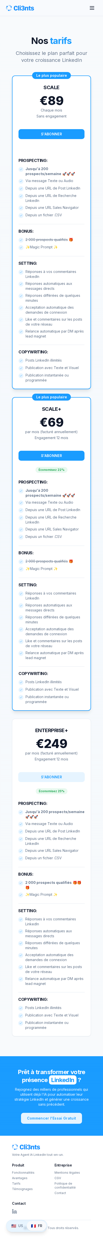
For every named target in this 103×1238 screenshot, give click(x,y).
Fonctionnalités (23, 1172)
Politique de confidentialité (65, 1185)
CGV (57, 1178)
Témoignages (22, 1189)
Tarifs (16, 1183)
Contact (60, 1193)
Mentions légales (67, 1172)
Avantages (20, 1178)
